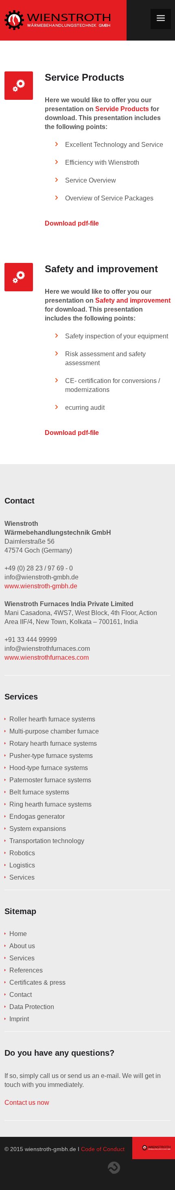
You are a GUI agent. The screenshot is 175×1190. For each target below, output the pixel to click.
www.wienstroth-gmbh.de (40, 586)
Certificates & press (37, 982)
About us (22, 946)
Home (18, 933)
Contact (20, 994)
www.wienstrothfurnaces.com (46, 657)
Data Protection (31, 1006)
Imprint (19, 1019)
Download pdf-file (72, 223)
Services (22, 958)
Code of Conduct (103, 1149)
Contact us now (26, 1102)
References (26, 970)
